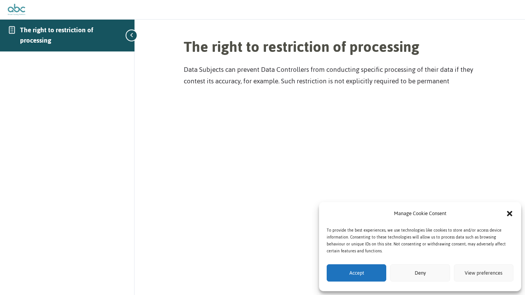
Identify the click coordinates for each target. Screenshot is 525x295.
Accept (356, 273)
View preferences (483, 273)
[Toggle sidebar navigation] (132, 35)
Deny (420, 273)
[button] (509, 213)
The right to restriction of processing (56, 35)
